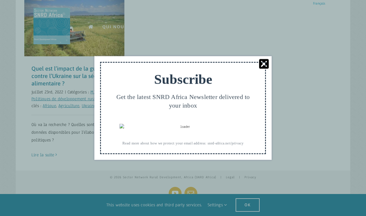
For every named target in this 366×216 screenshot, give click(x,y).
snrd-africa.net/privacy (226, 143)
